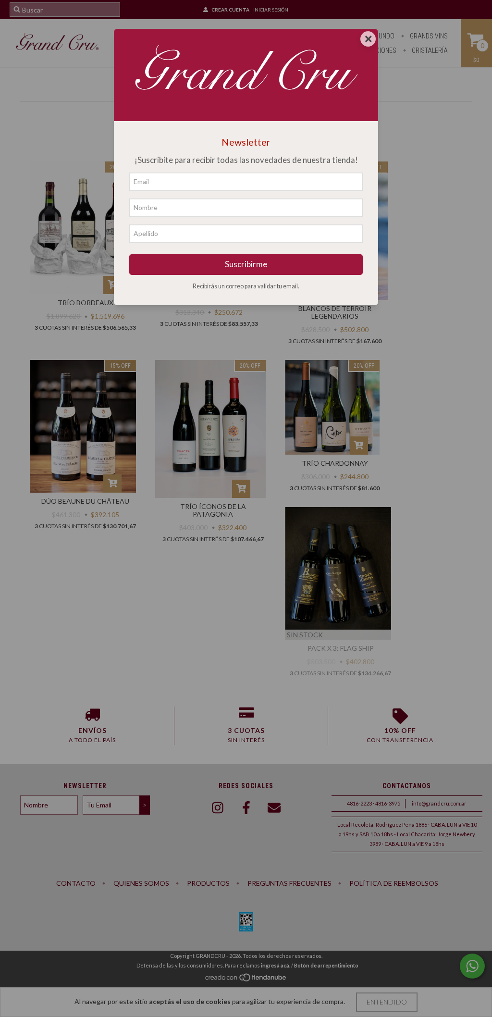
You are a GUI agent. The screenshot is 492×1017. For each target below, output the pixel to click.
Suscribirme (246, 264)
